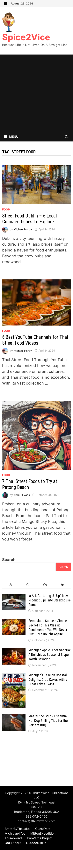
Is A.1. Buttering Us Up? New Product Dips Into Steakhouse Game (49, 600)
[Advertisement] (36, 93)
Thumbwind (13, 838)
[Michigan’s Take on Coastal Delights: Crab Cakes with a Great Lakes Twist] (14, 676)
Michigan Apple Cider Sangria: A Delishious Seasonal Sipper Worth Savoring (49, 654)
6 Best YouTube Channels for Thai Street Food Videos (35, 340)
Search (8, 559)
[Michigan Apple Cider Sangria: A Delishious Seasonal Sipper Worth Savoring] (14, 651)
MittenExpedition (42, 833)
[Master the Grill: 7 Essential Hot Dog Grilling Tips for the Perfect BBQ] (14, 717)
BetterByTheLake (17, 829)
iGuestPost (42, 829)
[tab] (10, 585)
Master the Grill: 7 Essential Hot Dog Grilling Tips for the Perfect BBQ (48, 720)
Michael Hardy (23, 229)
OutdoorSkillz (36, 843)
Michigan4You (15, 833)
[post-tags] (62, 585)
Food (6, 209)
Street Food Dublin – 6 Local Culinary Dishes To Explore (29, 219)
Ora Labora (13, 843)
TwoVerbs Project (40, 838)
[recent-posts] (27, 585)
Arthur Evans (22, 495)
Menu (13, 137)
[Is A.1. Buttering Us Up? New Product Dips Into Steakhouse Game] (14, 596)
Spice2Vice (26, 37)
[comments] (45, 585)
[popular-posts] (10, 585)
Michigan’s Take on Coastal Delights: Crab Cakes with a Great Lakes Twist (47, 679)
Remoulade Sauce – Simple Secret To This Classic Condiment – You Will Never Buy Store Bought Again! (47, 627)
